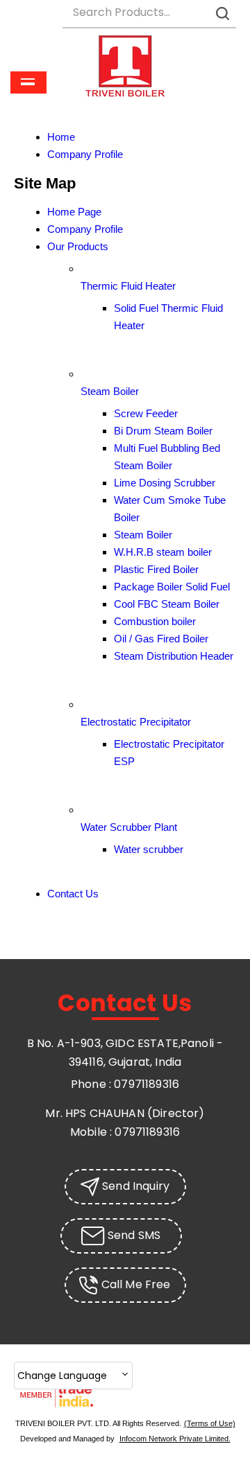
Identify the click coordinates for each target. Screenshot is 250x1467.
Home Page (74, 212)
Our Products (77, 246)
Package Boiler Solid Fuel (172, 586)
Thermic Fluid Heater (128, 286)
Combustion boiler (155, 621)
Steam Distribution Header (173, 656)
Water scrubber (148, 849)
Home (61, 137)
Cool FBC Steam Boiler (166, 604)
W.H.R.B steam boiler (163, 552)
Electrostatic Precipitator (136, 722)
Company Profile (85, 154)
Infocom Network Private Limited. (175, 1438)
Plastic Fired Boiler (156, 569)
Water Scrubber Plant (129, 827)
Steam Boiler (110, 391)
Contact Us (73, 893)
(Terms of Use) (209, 1423)
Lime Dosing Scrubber (164, 483)
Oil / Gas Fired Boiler (161, 638)
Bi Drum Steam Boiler (163, 431)
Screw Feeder (146, 413)
